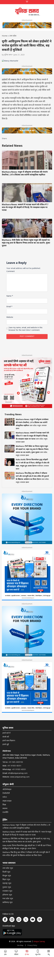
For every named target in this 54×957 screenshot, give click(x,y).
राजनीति (5, 812)
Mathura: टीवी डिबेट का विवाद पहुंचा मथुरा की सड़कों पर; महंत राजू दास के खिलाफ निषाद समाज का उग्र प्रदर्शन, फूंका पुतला (26, 243)
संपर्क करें (6, 737)
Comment (10, 271)
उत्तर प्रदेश (12, 36)
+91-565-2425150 (16, 762)
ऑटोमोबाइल (7, 789)
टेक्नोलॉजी (6, 793)
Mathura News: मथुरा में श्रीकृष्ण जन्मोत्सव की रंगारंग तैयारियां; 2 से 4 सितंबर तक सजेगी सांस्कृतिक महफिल (25, 173)
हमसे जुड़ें (6, 744)
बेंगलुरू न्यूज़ (7, 876)
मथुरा (39, 425)
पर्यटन (5, 797)
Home (4, 36)
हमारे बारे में (6, 733)
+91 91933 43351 (14, 766)
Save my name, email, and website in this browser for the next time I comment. (25, 328)
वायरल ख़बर (20, 442)
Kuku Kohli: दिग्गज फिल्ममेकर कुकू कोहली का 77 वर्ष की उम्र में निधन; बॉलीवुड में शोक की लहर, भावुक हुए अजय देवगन (32, 463)
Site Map (20, 945)
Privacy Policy (32, 945)
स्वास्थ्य (5, 808)
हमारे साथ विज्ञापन (9, 741)
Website (9, 317)
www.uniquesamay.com (20, 777)
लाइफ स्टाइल (7, 801)
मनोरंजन (40, 466)
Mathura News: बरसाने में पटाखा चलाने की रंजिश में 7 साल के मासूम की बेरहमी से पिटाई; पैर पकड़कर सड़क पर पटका (25, 207)
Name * (9, 296)
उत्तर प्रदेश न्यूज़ (8, 868)
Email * (9, 307)
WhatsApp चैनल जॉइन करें (27, 923)
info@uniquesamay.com (18, 773)
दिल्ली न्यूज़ (6, 872)
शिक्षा (4, 805)
